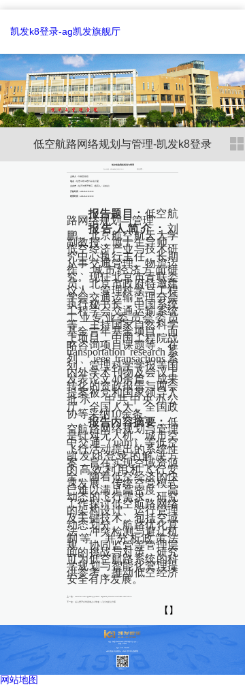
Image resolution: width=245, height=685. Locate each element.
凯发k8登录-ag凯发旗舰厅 (65, 31)
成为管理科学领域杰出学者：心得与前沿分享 (95, 602)
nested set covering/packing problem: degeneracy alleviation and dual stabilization (103, 597)
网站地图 (19, 679)
